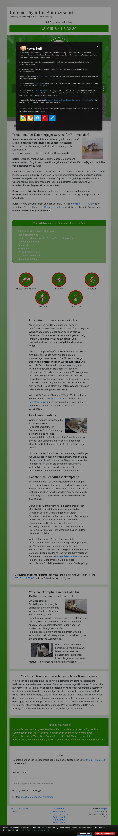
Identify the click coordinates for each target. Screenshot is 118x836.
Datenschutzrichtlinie (44, 76)
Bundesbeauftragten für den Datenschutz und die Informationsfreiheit (70, 100)
